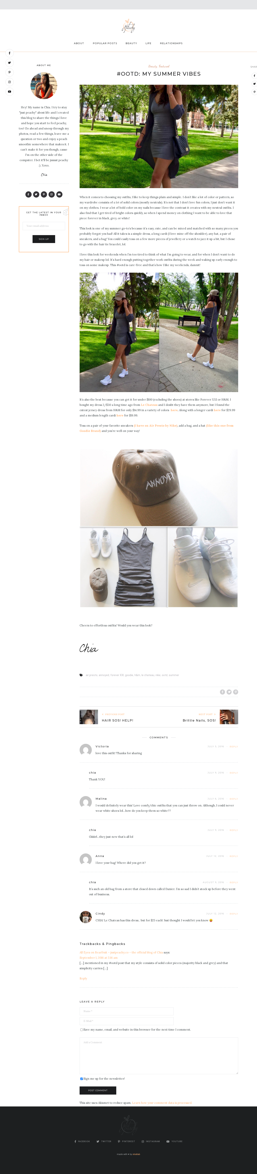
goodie (129, 675)
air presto (91, 675)
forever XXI (117, 675)
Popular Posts (105, 43)
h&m (137, 675)
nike (158, 675)
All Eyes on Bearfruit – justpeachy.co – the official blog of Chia (121, 952)
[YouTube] (9, 92)
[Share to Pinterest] (235, 692)
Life (148, 43)
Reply (234, 746)
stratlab (136, 1154)
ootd (164, 675)
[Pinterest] (9, 72)
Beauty (131, 43)
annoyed (104, 675)
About (79, 43)
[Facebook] (9, 53)
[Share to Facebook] (222, 692)
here (174, 410)
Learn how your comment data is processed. (162, 1103)
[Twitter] (9, 63)
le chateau (147, 675)
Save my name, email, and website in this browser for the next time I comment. (137, 1029)
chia (92, 772)
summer (174, 675)
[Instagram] (9, 82)
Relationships (171, 43)
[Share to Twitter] (229, 692)
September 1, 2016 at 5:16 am (99, 957)
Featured (164, 66)
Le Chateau (149, 405)
